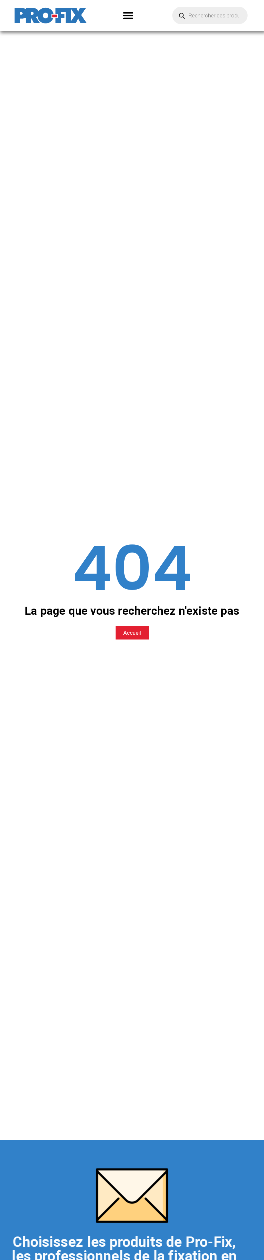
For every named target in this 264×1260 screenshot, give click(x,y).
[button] (128, 15)
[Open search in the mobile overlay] (210, 15)
